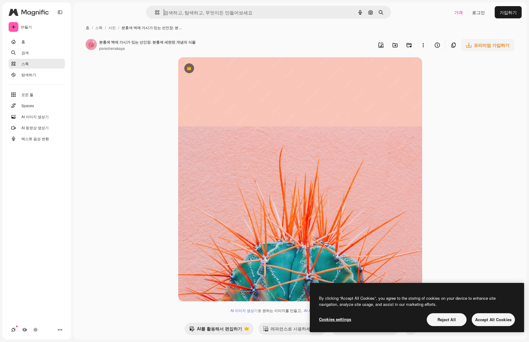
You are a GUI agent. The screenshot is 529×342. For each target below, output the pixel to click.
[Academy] (24, 330)
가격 (458, 12)
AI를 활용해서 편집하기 (215, 330)
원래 (213, 69)
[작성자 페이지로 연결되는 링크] (91, 45)
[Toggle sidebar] (60, 12)
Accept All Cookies (493, 319)
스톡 (99, 27)
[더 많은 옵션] (423, 45)
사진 (112, 27)
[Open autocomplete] (154, 12)
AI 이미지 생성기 (244, 310)
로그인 (478, 12)
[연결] (13, 330)
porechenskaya (112, 48)
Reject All (446, 319)
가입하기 (508, 12)
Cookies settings (335, 319)
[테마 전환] (35, 330)
